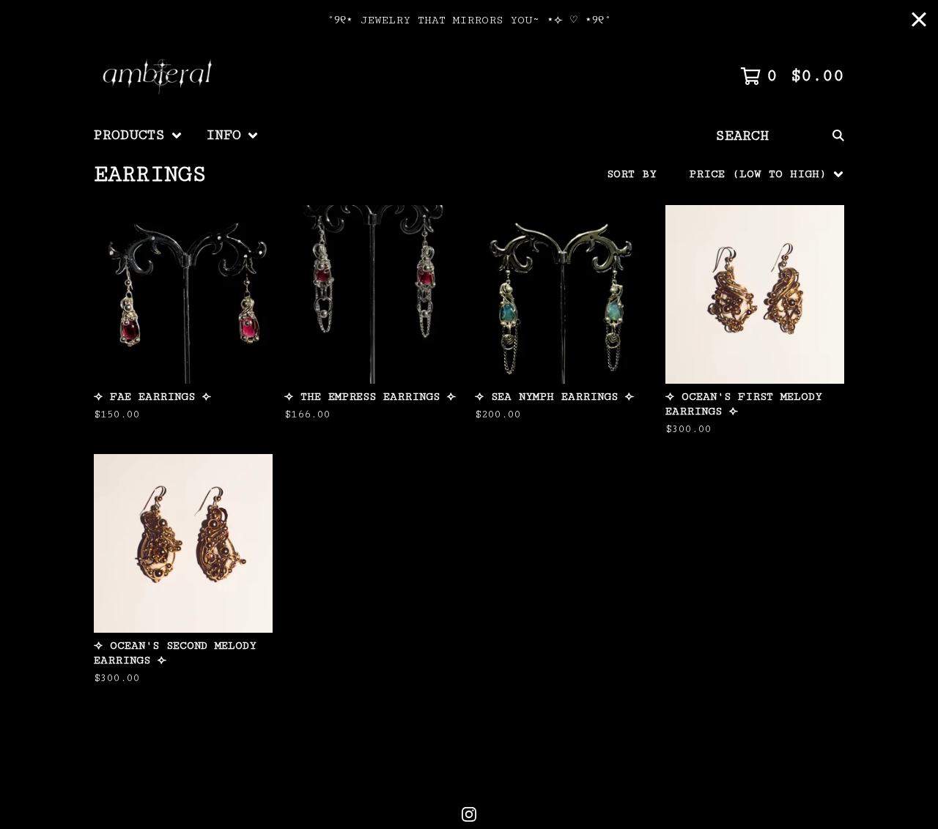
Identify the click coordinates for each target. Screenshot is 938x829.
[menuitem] (138, 135)
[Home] (160, 76)
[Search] (838, 135)
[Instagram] (469, 814)
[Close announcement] (919, 21)
